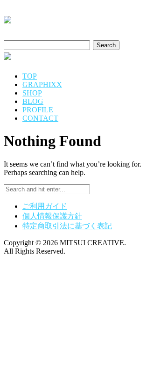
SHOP (32, 93)
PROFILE (37, 110)
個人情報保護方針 (52, 216)
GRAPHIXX (42, 84)
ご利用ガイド (44, 206)
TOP (29, 76)
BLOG (32, 101)
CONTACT (40, 118)
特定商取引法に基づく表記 (67, 226)
